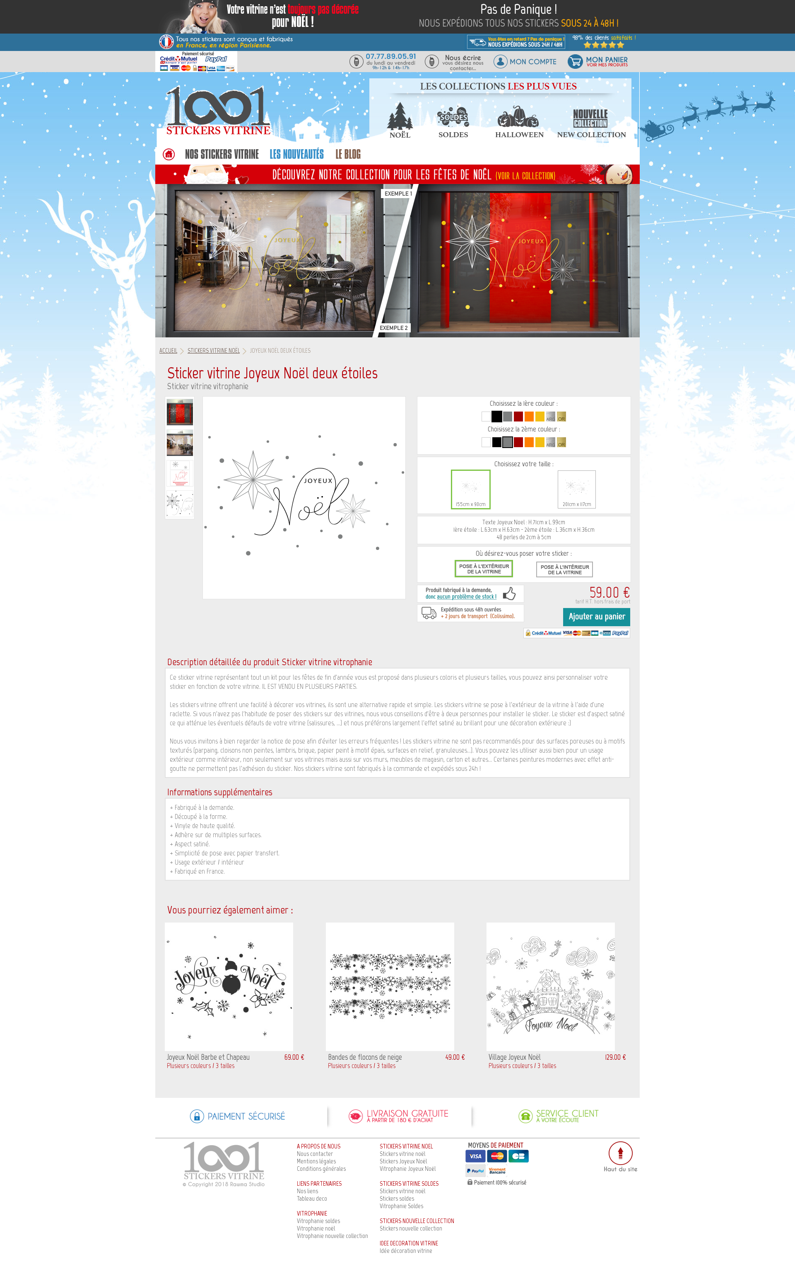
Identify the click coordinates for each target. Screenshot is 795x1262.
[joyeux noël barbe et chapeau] (229, 1049)
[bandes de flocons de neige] (390, 1049)
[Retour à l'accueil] (168, 158)
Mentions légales (316, 1161)
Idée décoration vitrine (406, 1251)
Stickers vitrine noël (402, 1154)
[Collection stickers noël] (399, 135)
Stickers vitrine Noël (214, 350)
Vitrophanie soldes (318, 1221)
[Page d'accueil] (217, 134)
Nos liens (307, 1191)
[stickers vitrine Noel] (397, 174)
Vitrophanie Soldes (401, 1206)
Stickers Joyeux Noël (403, 1161)
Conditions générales (321, 1168)
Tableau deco (312, 1198)
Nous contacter (315, 1154)
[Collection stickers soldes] (452, 135)
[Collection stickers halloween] (519, 135)
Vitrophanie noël (316, 1228)
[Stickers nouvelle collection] (591, 135)
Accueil (168, 350)
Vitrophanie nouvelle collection (332, 1236)
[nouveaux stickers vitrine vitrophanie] (297, 158)
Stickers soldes (397, 1198)
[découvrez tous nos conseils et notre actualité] (348, 158)
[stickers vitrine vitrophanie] (222, 158)
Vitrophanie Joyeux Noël (408, 1168)
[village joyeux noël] (551, 1049)
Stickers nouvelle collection (411, 1228)
